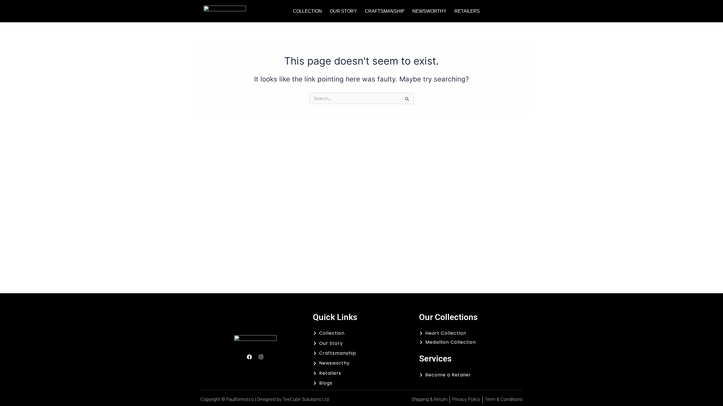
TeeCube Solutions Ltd (306, 399)
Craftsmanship (384, 11)
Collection (307, 11)
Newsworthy (429, 11)
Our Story (343, 11)
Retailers (467, 11)
